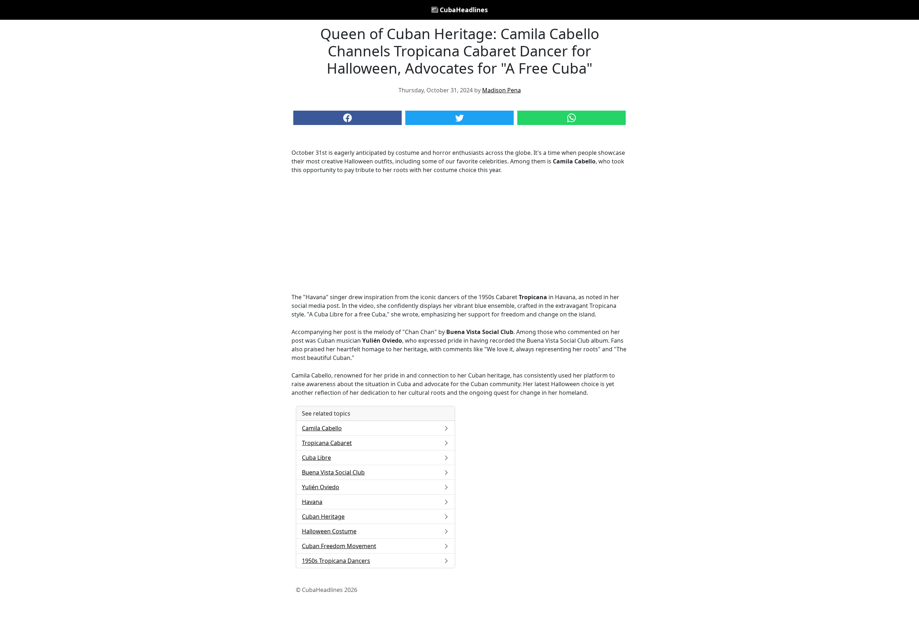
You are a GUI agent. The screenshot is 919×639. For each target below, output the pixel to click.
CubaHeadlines (463, 9)
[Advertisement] (459, 233)
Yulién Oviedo (320, 487)
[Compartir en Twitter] (459, 118)
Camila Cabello (322, 428)
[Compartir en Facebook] (347, 118)
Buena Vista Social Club (333, 472)
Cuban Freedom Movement (339, 546)
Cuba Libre (316, 458)
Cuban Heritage (323, 516)
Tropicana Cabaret (327, 443)
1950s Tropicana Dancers (336, 561)
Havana (312, 502)
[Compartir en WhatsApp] (571, 118)
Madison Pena (501, 90)
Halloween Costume (329, 531)
